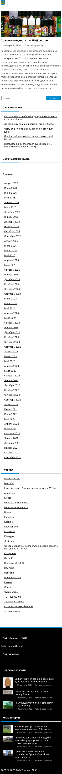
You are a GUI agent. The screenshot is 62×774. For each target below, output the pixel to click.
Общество (10, 553)
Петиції (8, 558)
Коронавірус (11, 526)
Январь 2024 (11, 327)
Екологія (9, 517)
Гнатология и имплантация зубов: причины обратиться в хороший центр (28, 145)
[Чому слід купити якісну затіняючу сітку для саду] (8, 705)
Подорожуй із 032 (14, 563)
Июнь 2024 (10, 303)
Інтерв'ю (9, 483)
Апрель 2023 (11, 366)
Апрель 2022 (11, 423)
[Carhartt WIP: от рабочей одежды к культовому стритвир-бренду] (8, 682)
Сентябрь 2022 (12, 399)
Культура (9, 536)
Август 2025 (11, 241)
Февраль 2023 (12, 375)
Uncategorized (12, 478)
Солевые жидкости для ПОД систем (24, 40)
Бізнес (7, 497)
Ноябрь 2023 (11, 337)
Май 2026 (9, 197)
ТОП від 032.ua (12, 596)
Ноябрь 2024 (11, 284)
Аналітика (9, 493)
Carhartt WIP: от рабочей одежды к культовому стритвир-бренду (34, 680)
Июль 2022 (10, 409)
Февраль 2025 (12, 269)
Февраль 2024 (12, 322)
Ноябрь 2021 (11, 447)
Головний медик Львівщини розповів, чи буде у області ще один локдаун (32, 754)
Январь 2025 (11, 274)
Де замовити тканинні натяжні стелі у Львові (29, 123)
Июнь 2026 (10, 192)
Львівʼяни (9, 541)
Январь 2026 (11, 216)
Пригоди (9, 572)
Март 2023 (10, 370)
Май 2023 (9, 361)
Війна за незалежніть (16, 507)
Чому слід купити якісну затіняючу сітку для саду (34, 704)
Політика (9, 567)
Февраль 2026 (12, 212)
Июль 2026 (10, 188)
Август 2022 (11, 404)
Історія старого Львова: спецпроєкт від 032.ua (30, 488)
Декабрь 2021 (12, 443)
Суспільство (11, 592)
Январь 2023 (11, 380)
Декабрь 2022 (12, 385)
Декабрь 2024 (12, 279)
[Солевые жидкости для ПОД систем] (31, 36)
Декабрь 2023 (12, 332)
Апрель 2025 (11, 260)
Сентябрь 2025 (12, 236)
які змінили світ (13, 611)
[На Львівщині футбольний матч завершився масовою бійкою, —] (8, 729)
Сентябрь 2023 (12, 346)
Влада (7, 512)
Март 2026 (10, 207)
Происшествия (12, 577)
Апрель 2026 (11, 202)
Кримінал (9, 531)
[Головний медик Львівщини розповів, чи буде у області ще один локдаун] (8, 753)
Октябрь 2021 (11, 452)
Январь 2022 (11, 438)
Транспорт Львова (14, 601)
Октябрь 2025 (12, 231)
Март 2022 (10, 428)
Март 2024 (10, 317)
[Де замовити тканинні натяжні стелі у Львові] (8, 692)
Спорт (7, 587)
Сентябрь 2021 (12, 457)
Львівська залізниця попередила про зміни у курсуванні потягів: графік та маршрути (33, 740)
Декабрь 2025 (12, 221)
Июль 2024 (10, 298)
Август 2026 (11, 183)
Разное (8, 582)
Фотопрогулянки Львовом (18, 606)
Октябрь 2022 (12, 394)
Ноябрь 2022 (11, 390)
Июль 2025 (10, 245)
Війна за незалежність (16, 502)
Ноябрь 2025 (11, 226)
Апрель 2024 (11, 313)
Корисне (9, 521)
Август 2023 (11, 351)
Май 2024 (9, 308)
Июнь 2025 (10, 250)
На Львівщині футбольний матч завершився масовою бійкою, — (32, 728)
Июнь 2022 (10, 414)
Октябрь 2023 (12, 342)
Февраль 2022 (12, 433)
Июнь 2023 (10, 356)
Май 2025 (9, 255)
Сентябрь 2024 (12, 293)
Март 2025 (10, 265)
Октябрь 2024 (12, 289)
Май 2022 (9, 418)
